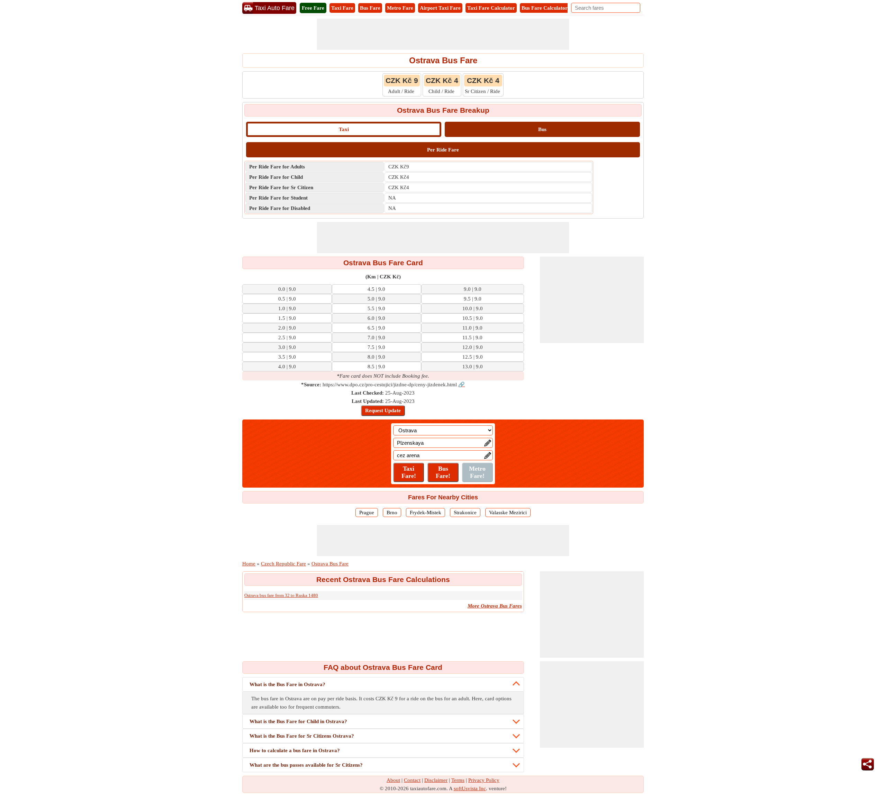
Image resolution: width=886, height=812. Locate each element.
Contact (412, 780)
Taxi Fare (342, 8)
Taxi (344, 129)
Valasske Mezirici (508, 512)
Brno (392, 512)
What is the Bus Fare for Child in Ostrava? (298, 721)
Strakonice (465, 512)
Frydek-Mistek (425, 512)
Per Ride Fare (443, 150)
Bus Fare (370, 8)
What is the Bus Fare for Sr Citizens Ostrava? (302, 736)
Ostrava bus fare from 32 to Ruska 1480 (281, 595)
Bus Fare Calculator (545, 8)
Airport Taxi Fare (440, 8)
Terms (457, 780)
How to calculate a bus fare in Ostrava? (295, 750)
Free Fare (313, 8)
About (393, 780)
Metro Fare (400, 8)
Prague (366, 512)
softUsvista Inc (470, 788)
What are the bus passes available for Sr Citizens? (306, 765)
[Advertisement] (443, 34)
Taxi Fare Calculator (491, 8)
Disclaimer (435, 780)
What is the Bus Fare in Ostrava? (287, 684)
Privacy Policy (483, 780)
